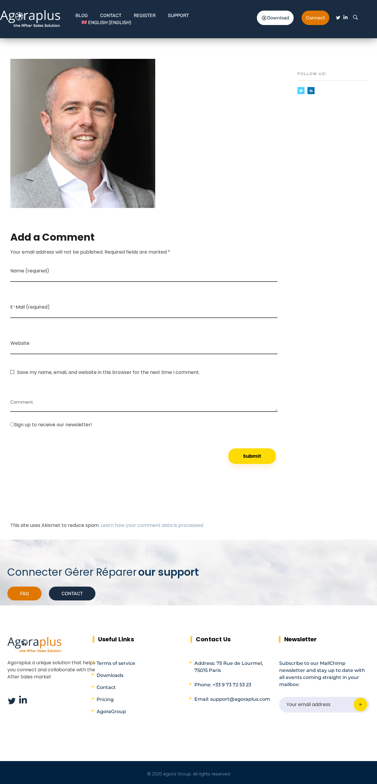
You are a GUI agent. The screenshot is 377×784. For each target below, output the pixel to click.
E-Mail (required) (30, 307)
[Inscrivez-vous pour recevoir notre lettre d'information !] (143, 424)
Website (19, 343)
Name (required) (29, 270)
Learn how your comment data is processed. (152, 525)
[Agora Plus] (30, 18)
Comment (21, 400)
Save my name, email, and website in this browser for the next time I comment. (108, 372)
